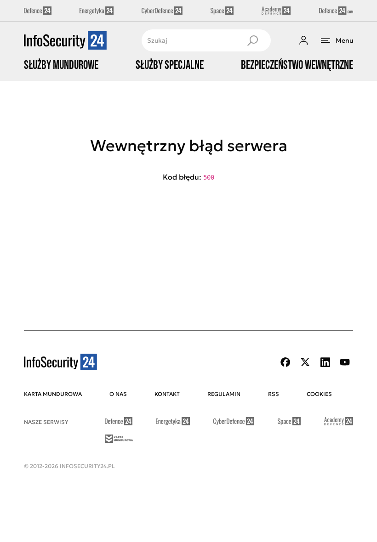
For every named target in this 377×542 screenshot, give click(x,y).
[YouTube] (345, 362)
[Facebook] (285, 362)
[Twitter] (305, 362)
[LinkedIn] (325, 362)
